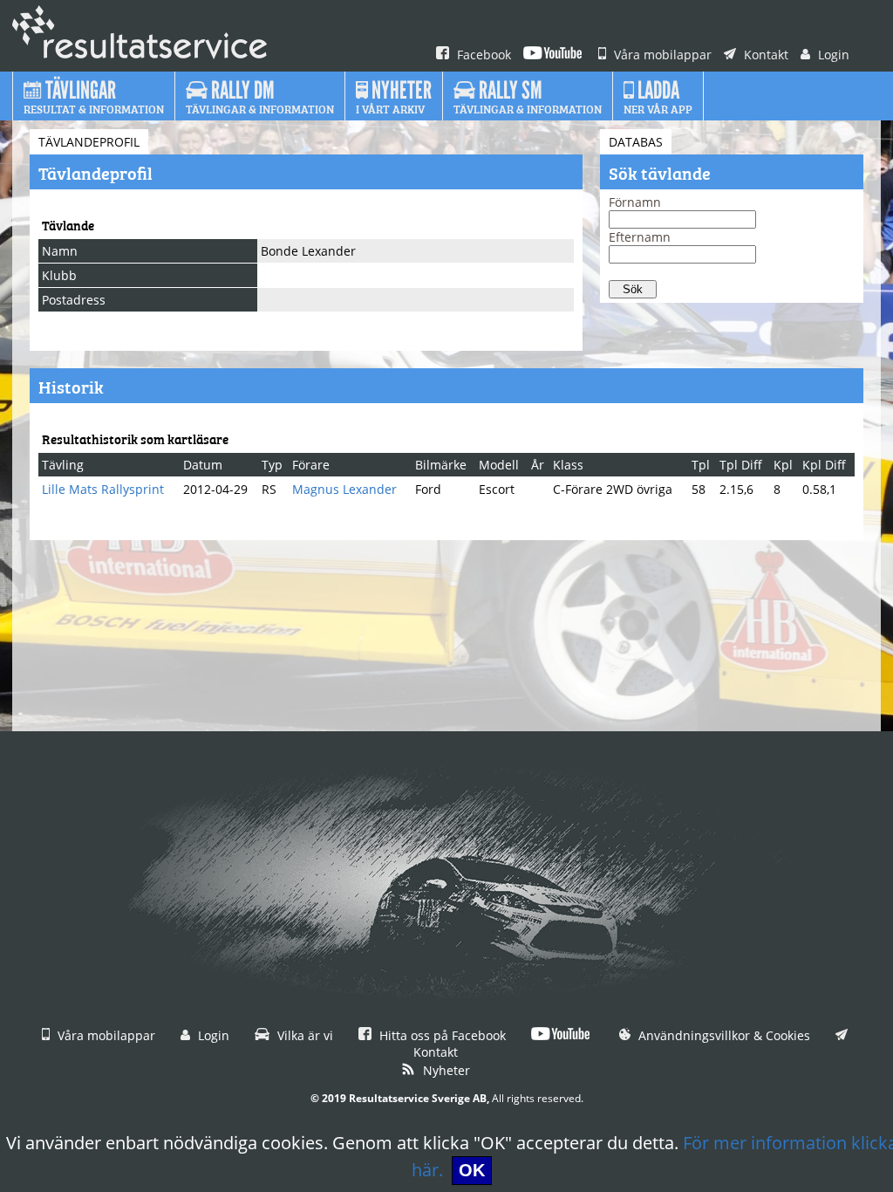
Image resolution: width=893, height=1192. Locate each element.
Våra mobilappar (661, 54)
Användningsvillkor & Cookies (722, 1035)
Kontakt (764, 54)
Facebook (482, 54)
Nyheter (444, 1070)
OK (472, 1170)
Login (832, 54)
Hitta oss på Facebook (441, 1035)
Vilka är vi (303, 1035)
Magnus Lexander (344, 489)
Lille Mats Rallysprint (103, 489)
